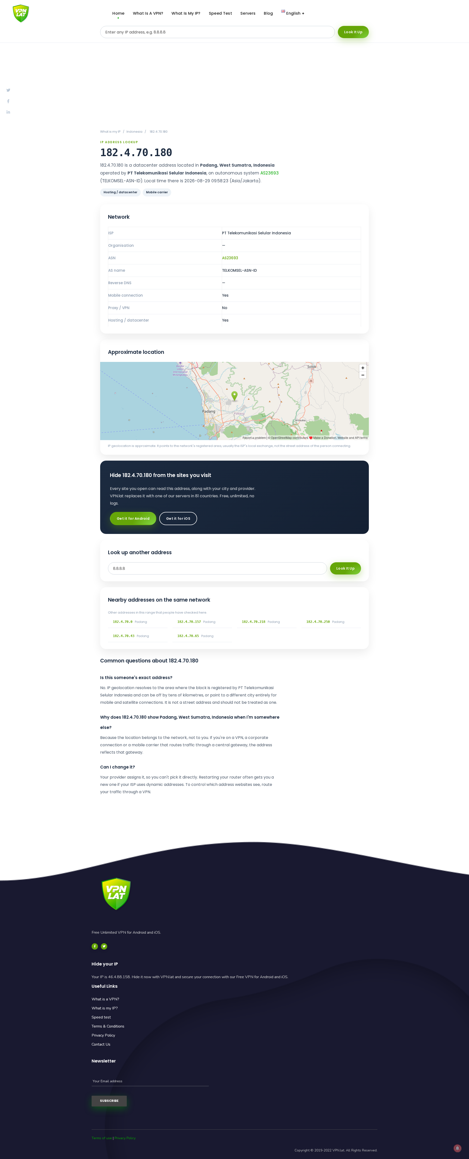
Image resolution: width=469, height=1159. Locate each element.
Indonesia (134, 131)
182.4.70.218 (253, 622)
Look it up (353, 32)
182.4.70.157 (189, 622)
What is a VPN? (105, 999)
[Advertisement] (234, 86)
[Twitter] (104, 946)
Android (408, 13)
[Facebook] (95, 946)
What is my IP (110, 131)
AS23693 (269, 173)
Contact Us (101, 1044)
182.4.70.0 (122, 622)
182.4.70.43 (123, 636)
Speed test (101, 1017)
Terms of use (102, 1138)
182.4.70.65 (188, 636)
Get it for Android (133, 518)
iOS (446, 13)
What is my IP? (105, 1008)
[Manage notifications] (457, 1148)
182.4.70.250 (318, 622)
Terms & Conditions (108, 1026)
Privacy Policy (103, 1035)
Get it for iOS (178, 518)
